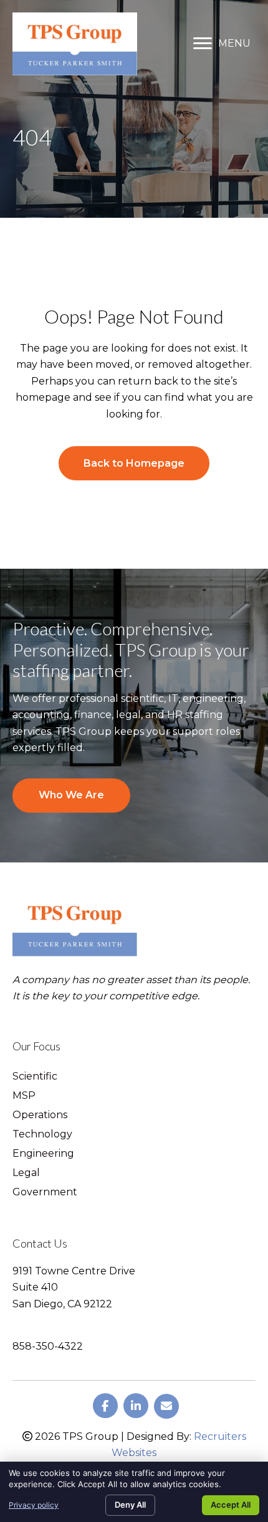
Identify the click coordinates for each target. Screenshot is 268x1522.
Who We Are (71, 795)
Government (44, 1192)
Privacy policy (34, 1505)
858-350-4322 (47, 1346)
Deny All (130, 1505)
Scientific (34, 1076)
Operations (39, 1115)
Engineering (43, 1154)
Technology (42, 1134)
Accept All (231, 1505)
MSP (24, 1096)
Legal (26, 1173)
